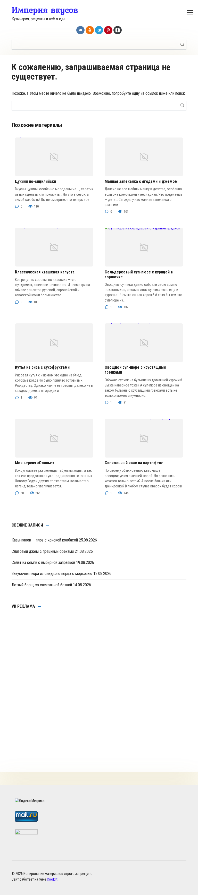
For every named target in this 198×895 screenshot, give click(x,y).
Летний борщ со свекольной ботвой (42, 584)
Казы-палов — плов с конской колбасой (45, 540)
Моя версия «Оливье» (34, 462)
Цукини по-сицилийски (35, 181)
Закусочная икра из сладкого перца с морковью (52, 573)
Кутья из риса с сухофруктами (42, 367)
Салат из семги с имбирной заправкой (43, 562)
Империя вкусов (45, 9)
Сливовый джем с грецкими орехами (43, 551)
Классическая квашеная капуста (45, 272)
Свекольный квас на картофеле (134, 462)
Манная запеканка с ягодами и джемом (141, 181)
